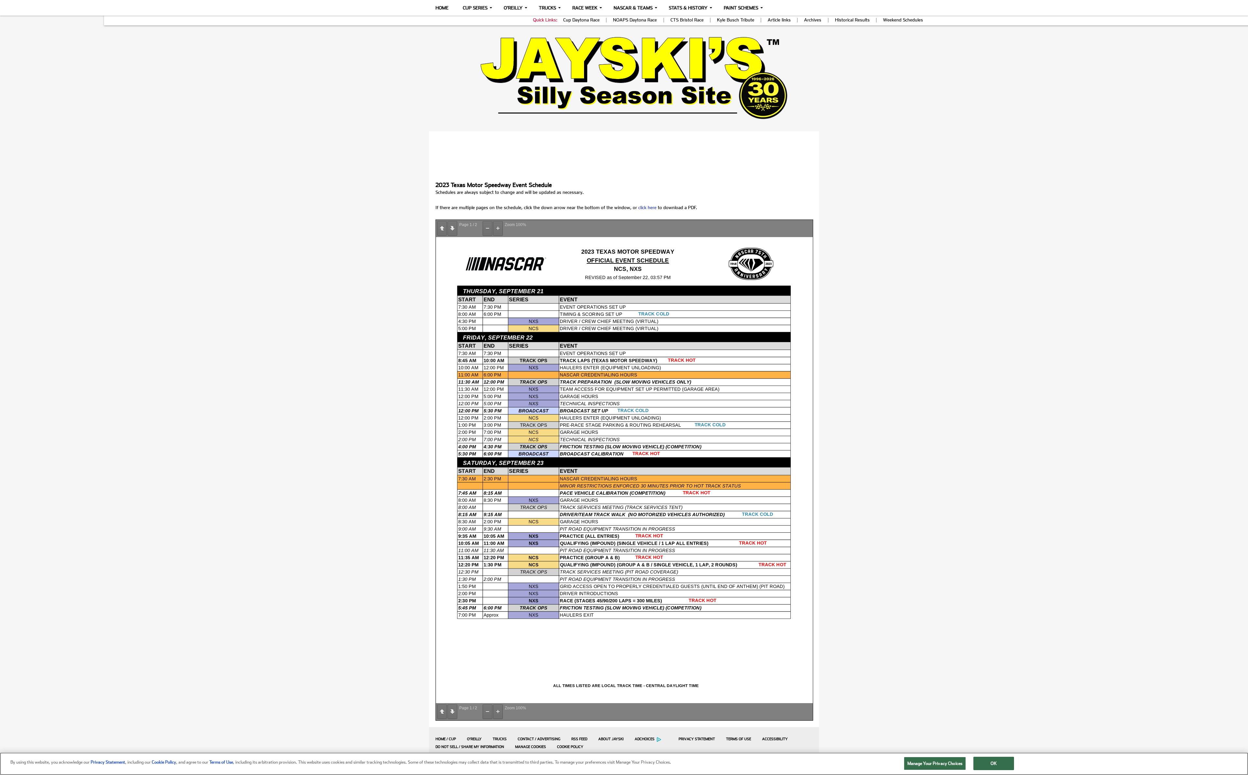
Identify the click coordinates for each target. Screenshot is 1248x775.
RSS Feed (579, 739)
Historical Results (852, 19)
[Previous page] (442, 228)
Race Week (584, 7)
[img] (624, 78)
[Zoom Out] (487, 228)
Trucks (547, 7)
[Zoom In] (498, 228)
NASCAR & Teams (633, 7)
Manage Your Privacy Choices (935, 763)
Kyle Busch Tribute (735, 19)
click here (647, 207)
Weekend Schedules (903, 19)
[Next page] (452, 228)
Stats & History (688, 7)
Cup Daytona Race (581, 19)
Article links (779, 19)
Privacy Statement (697, 739)
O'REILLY (474, 739)
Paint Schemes (741, 7)
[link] (624, 78)
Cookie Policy (570, 747)
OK (993, 763)
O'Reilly (513, 7)
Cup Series (475, 7)
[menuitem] (444, 739)
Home (442, 7)
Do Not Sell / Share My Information (470, 747)
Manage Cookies (530, 747)
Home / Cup (446, 739)
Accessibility (775, 739)
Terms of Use (738, 739)
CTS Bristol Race (687, 19)
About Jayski (611, 739)
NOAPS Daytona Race (635, 19)
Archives (812, 19)
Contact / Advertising (539, 739)
